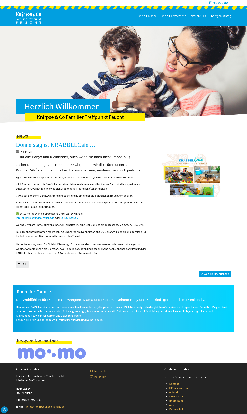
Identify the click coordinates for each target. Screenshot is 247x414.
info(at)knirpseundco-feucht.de (35, 218)
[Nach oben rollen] (239, 406)
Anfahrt (173, 392)
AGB (171, 405)
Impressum (176, 400)
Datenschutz (177, 409)
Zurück (22, 264)
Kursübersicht (220, 2)
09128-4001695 (69, 218)
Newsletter (176, 396)
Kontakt (174, 384)
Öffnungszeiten (178, 388)
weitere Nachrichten (216, 274)
